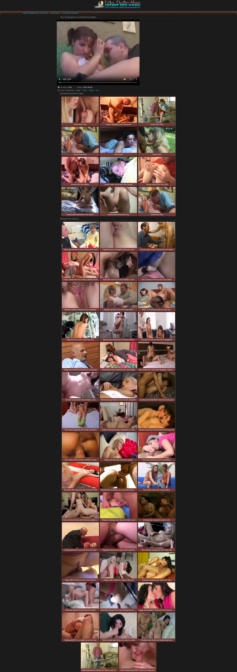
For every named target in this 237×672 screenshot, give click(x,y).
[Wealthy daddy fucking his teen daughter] (80, 295)
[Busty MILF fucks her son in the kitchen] (80, 565)
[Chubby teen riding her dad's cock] (156, 505)
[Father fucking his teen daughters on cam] (118, 415)
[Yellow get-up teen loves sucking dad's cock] (80, 235)
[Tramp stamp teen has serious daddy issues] (80, 265)
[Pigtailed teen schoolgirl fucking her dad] (118, 235)
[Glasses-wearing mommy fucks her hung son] (156, 415)
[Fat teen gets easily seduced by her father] (156, 235)
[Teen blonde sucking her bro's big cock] (156, 535)
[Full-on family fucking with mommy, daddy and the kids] (80, 505)
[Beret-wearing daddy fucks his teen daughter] (118, 385)
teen (97, 90)
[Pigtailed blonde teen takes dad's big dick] (118, 535)
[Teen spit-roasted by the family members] (80, 415)
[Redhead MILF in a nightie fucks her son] (80, 625)
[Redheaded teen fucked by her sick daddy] (118, 355)
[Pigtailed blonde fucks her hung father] (118, 295)
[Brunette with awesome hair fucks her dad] (80, 475)
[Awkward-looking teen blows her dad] (156, 565)
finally (91, 90)
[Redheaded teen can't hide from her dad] (80, 535)
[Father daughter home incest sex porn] (118, 4)
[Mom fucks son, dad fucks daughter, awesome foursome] (156, 355)
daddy (78, 90)
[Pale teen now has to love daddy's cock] (118, 265)
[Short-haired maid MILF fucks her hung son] (137, 656)
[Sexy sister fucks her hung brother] (156, 475)
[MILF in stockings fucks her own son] (156, 295)
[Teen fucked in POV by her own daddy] (156, 265)
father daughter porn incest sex (35, 13)
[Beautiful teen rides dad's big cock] (80, 325)
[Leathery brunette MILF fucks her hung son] (156, 385)
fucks (85, 90)
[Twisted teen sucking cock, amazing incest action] (118, 475)
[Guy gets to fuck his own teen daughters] (156, 325)
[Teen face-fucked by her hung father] (156, 445)
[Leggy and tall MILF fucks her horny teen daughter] (156, 595)
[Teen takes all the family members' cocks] (80, 445)
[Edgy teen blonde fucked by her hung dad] (80, 355)
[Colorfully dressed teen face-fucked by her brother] (118, 595)
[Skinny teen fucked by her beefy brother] (118, 325)
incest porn (55, 13)
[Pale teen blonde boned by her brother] (80, 595)
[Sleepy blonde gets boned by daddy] (118, 445)
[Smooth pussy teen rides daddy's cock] (80, 385)
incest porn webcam (70, 13)
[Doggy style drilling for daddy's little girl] (118, 565)
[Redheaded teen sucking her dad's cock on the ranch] (99, 656)
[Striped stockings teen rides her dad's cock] (118, 505)
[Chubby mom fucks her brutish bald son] (156, 625)
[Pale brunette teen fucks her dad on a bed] (118, 625)
